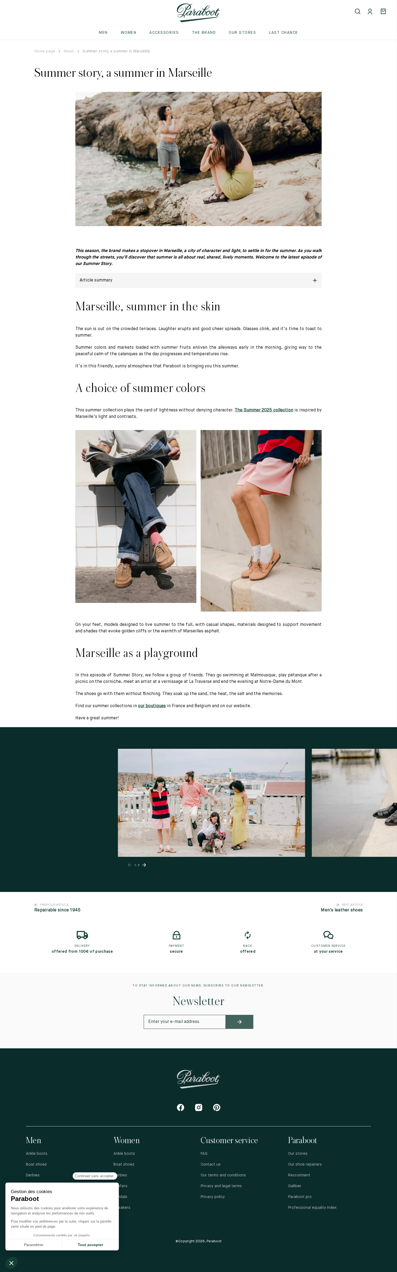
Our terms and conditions (223, 1175)
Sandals (120, 1197)
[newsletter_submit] (239, 1022)
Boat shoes (36, 1164)
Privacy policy (213, 1197)
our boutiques (152, 706)
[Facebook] (180, 1107)
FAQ (204, 1154)
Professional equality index (312, 1208)
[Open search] (358, 12)
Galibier (294, 1186)
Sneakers (121, 1208)
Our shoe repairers (305, 1164)
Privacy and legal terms (221, 1186)
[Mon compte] (371, 12)
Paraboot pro (300, 1197)
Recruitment (299, 1175)
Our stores (242, 33)
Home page (44, 51)
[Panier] (384, 12)
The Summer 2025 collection (264, 410)
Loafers (120, 1186)
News (69, 51)
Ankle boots (37, 1154)
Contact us (211, 1164)
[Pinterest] (216, 1107)
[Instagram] (198, 1107)
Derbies (33, 1175)
